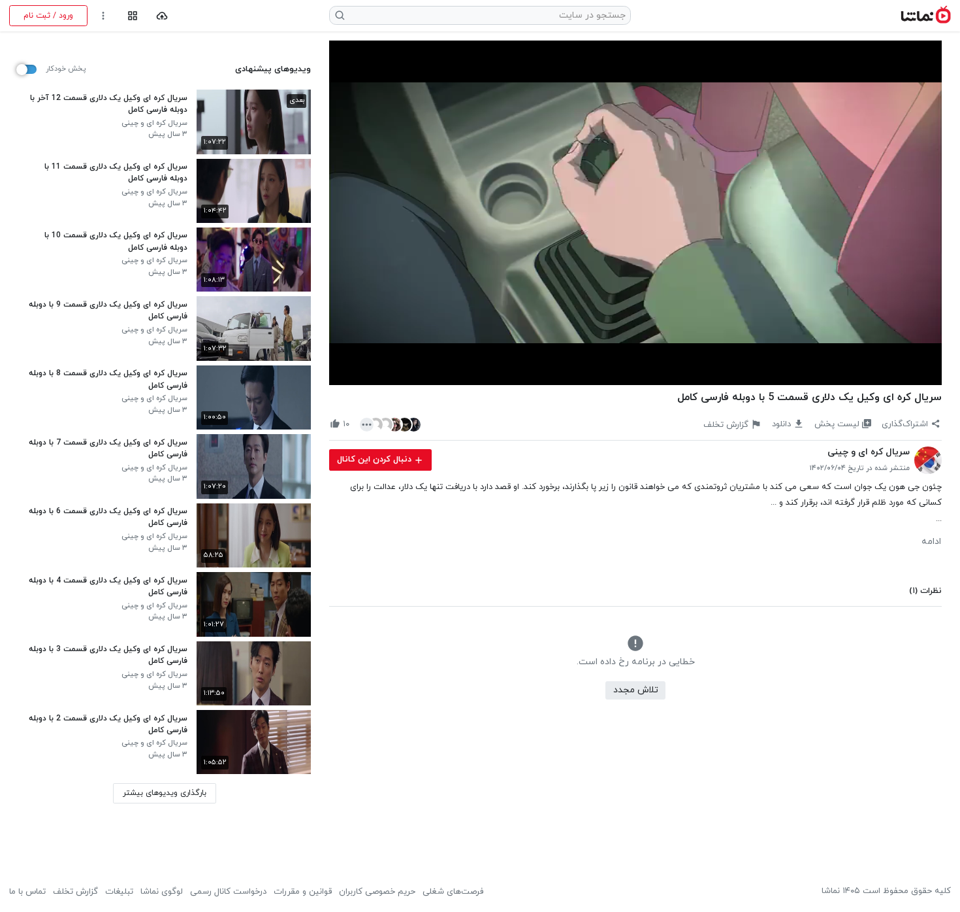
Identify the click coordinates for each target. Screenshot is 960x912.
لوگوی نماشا (161, 892)
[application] (635, 213)
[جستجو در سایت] (340, 15)
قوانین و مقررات (303, 892)
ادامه (931, 542)
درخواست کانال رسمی (228, 892)
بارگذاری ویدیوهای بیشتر (164, 793)
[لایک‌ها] (390, 424)
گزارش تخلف (75, 892)
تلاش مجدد (635, 690)
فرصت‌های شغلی (453, 892)
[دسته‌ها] (132, 16)
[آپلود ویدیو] (162, 16)
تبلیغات (119, 892)
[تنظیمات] (103, 16)
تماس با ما (27, 892)
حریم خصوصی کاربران (377, 892)
